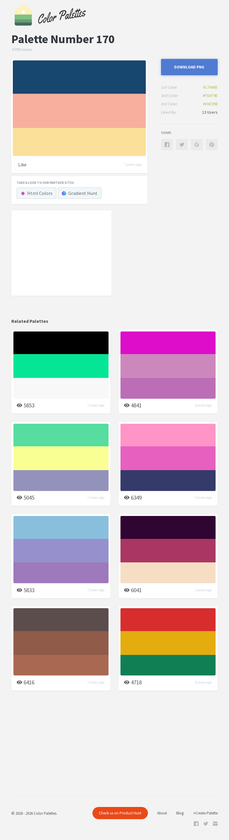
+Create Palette (205, 813)
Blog (180, 813)
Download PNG (189, 67)
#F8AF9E (210, 95)
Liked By (168, 112)
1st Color (169, 87)
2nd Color (169, 95)
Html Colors (39, 193)
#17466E (210, 87)
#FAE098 (210, 104)
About (162, 813)
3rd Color (169, 104)
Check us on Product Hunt (120, 813)
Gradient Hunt (83, 193)
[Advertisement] (61, 252)
